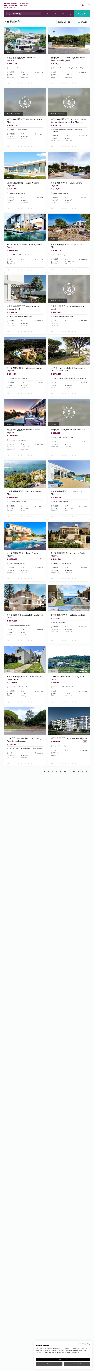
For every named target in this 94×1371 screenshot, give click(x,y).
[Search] (82, 12)
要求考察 (39, 51)
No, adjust (77, 1364)
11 (69, 771)
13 (78, 771)
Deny (49, 1364)
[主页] (17, 5)
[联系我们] (82, 5)
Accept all (63, 1359)
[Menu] (89, 5)
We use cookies (42, 1345)
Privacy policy (84, 1344)
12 (74, 771)
